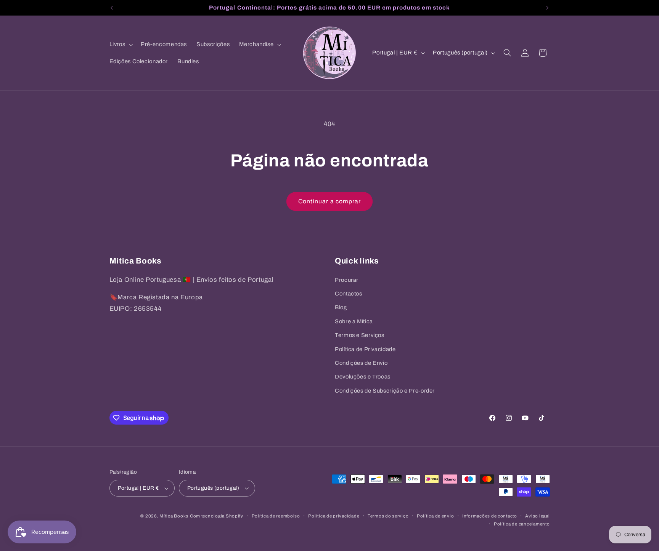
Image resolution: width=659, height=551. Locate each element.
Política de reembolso (276, 516)
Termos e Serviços (359, 335)
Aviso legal (537, 516)
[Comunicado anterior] (111, 7)
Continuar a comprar (329, 201)
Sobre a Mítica (354, 321)
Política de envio (435, 516)
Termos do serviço (388, 516)
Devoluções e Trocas (363, 377)
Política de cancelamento (522, 524)
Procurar (346, 280)
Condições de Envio (361, 363)
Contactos (348, 294)
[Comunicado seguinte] (547, 7)
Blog (341, 307)
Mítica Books (173, 516)
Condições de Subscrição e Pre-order (385, 391)
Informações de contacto (489, 516)
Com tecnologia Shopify (216, 516)
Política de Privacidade (365, 349)
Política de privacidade (333, 516)
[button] (120, 44)
